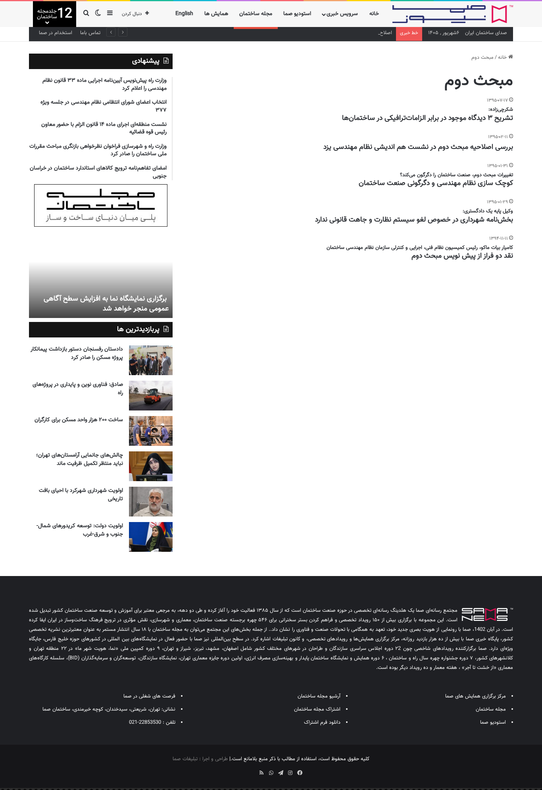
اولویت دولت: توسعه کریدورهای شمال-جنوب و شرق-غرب (80, 530)
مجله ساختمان (255, 14)
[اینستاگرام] (290, 773)
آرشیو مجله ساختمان (319, 696)
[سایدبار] (110, 14)
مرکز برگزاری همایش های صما (475, 696)
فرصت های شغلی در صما (149, 696)
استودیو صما (297, 14)
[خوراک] (261, 773)
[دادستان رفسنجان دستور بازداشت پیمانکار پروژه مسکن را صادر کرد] (151, 360)
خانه (374, 14)
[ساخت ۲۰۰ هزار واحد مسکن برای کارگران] (151, 431)
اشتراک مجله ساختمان (317, 709)
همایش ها (216, 14)
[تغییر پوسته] (98, 14)
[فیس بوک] (299, 773)
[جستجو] (86, 14)
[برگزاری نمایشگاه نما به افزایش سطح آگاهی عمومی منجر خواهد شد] (101, 274)
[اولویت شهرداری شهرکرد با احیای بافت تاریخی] (151, 501)
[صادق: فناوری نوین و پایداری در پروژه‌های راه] (151, 395)
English (184, 14)
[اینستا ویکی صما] (252, 770)
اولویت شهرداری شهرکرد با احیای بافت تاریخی (81, 494)
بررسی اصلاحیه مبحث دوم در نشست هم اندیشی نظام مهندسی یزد (418, 147)
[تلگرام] (280, 773)
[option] (101, 274)
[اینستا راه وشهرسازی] (242, 770)
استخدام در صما (55, 33)
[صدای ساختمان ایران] (452, 14)
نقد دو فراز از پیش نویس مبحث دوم (462, 256)
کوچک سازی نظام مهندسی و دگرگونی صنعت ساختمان (436, 183)
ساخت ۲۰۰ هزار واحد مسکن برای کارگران (79, 420)
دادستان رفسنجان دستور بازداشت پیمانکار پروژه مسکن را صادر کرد (77, 353)
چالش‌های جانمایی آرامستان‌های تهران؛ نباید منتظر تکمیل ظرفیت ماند (79, 459)
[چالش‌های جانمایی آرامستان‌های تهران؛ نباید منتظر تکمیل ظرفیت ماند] (151, 466)
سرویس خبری (342, 14)
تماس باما (90, 33)
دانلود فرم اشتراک (322, 722)
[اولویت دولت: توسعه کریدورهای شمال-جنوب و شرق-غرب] (151, 537)
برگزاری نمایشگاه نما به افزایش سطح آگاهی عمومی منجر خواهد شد (106, 303)
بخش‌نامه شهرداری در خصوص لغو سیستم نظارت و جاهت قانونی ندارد (414, 219)
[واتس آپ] (271, 773)
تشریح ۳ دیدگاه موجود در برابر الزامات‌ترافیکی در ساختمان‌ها (427, 118)
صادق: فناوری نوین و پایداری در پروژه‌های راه (78, 388)
